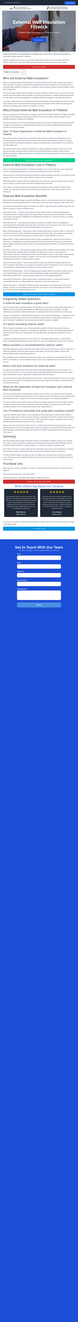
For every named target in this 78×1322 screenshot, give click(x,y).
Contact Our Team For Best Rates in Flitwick (39, 294)
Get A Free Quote (39, 529)
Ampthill (6, 478)
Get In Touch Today (39, 67)
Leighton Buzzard (42, 478)
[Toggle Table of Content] (22, 72)
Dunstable (21, 478)
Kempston (13, 478)
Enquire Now (39, 535)
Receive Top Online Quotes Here (39, 481)
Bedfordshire (31, 478)
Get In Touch (70, 3)
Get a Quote (39, 40)
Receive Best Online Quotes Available (39, 160)
